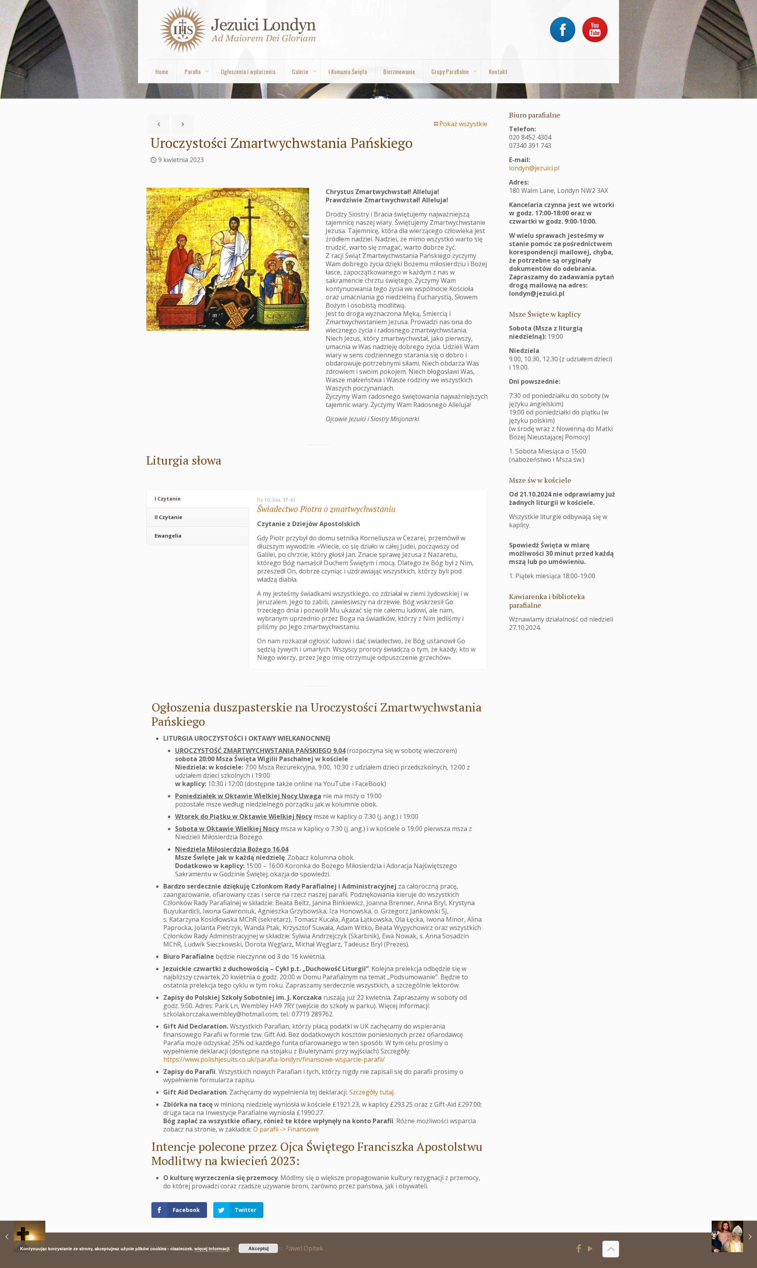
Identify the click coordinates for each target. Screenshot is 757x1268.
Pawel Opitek (304, 1248)
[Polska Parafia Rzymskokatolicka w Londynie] (238, 29)
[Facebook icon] (579, 1249)
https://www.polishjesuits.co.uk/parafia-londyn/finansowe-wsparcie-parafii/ (274, 1059)
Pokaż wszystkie (463, 124)
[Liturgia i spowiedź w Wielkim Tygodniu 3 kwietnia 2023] (22, 1236)
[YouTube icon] (590, 1249)
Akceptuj (258, 1248)
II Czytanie (168, 517)
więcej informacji (211, 1248)
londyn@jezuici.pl (534, 168)
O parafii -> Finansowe (286, 1129)
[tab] (198, 498)
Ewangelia (168, 535)
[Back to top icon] (610, 1249)
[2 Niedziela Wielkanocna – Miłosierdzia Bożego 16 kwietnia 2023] (734, 1236)
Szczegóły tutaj (371, 1092)
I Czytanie (168, 498)
